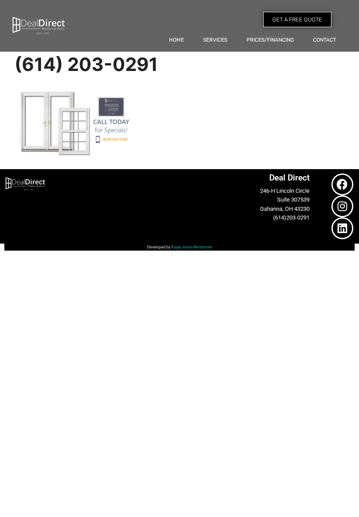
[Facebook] (342, 184)
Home (176, 40)
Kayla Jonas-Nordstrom (191, 247)
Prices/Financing (270, 40)
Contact (324, 40)
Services (215, 40)
